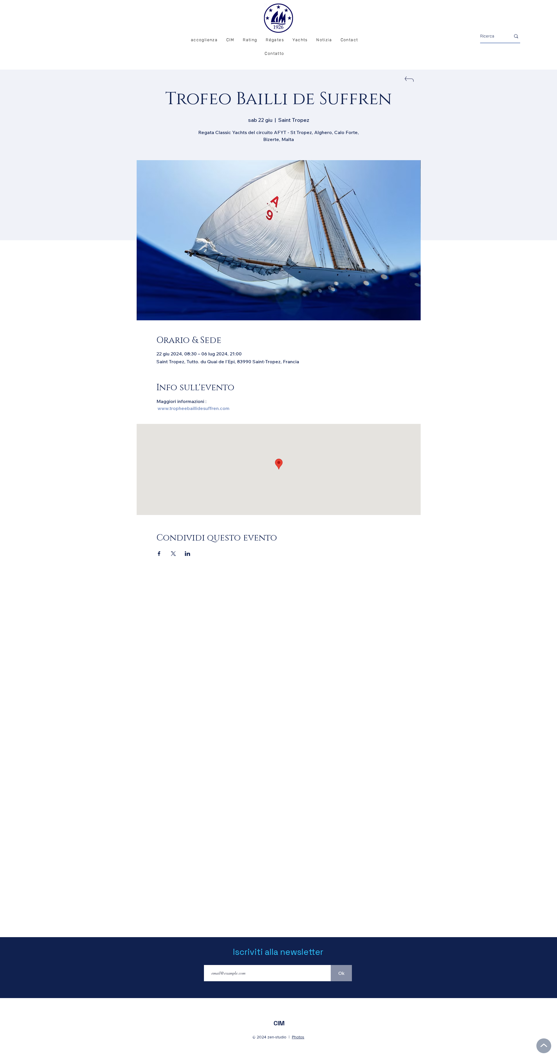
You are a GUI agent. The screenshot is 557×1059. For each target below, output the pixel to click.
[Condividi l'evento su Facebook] (159, 553)
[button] (275, 40)
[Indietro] (408, 80)
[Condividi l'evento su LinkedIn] (187, 553)
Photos (298, 1037)
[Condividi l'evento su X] (173, 553)
